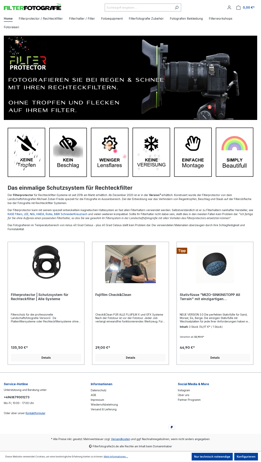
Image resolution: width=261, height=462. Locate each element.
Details (46, 357)
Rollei (49, 214)
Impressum (97, 399)
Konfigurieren (246, 456)
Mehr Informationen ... (116, 456)
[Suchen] (176, 7)
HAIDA (40, 214)
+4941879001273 (16, 397)
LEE (26, 214)
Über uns (183, 395)
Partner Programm (189, 399)
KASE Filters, (15, 214)
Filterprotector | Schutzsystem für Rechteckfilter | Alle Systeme (39, 297)
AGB (93, 395)
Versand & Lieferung (104, 409)
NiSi (32, 214)
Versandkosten (120, 439)
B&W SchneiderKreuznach (70, 214)
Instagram (184, 390)
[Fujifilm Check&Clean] (130, 264)
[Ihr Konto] (229, 7)
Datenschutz (98, 390)
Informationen (101, 384)
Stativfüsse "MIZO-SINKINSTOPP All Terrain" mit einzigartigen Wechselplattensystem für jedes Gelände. (210, 297)
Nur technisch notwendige (212, 456)
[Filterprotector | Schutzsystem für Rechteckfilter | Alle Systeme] (46, 264)
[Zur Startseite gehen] (32, 6)
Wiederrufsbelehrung (104, 404)
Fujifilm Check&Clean (113, 295)
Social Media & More (193, 384)
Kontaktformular (35, 413)
